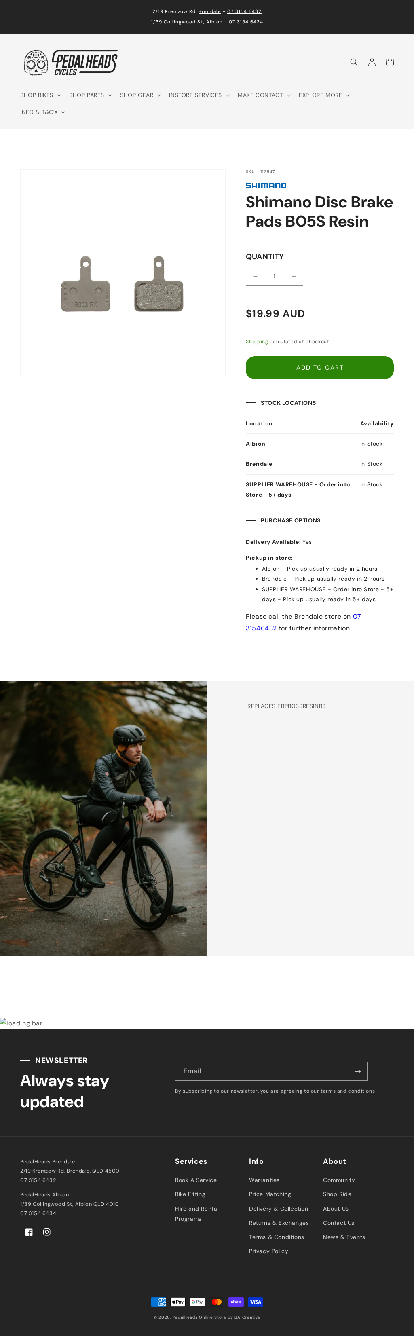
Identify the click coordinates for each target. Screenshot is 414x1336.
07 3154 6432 (244, 11)
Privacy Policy (268, 1251)
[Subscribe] (358, 1071)
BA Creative (247, 1317)
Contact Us (339, 1222)
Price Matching (270, 1194)
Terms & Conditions (276, 1237)
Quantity (265, 257)
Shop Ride (337, 1194)
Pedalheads (186, 1317)
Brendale (210, 11)
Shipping (257, 341)
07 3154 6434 (246, 22)
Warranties (264, 1180)
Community (339, 1180)
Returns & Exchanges (279, 1222)
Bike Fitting (190, 1194)
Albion (214, 22)
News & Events (344, 1237)
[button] (39, 95)
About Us (336, 1208)
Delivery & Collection (278, 1208)
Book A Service (196, 1180)
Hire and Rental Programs (197, 1213)
